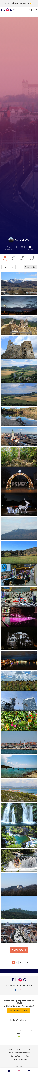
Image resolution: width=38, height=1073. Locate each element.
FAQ (24, 985)
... (23, 962)
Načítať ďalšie (19, 950)
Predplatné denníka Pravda (18, 1010)
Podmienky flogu (9, 985)
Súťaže (27, 1056)
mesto (12, 267)
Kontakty (18, 1049)
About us (19, 1067)
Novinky (19, 985)
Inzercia (27, 1049)
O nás (10, 1049)
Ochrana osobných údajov (19, 1059)
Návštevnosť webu (15, 1056)
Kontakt (30, 985)
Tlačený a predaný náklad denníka (19, 1053)
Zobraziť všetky (30, 267)
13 (28, 962)
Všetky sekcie (25, 3)
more (4, 267)
